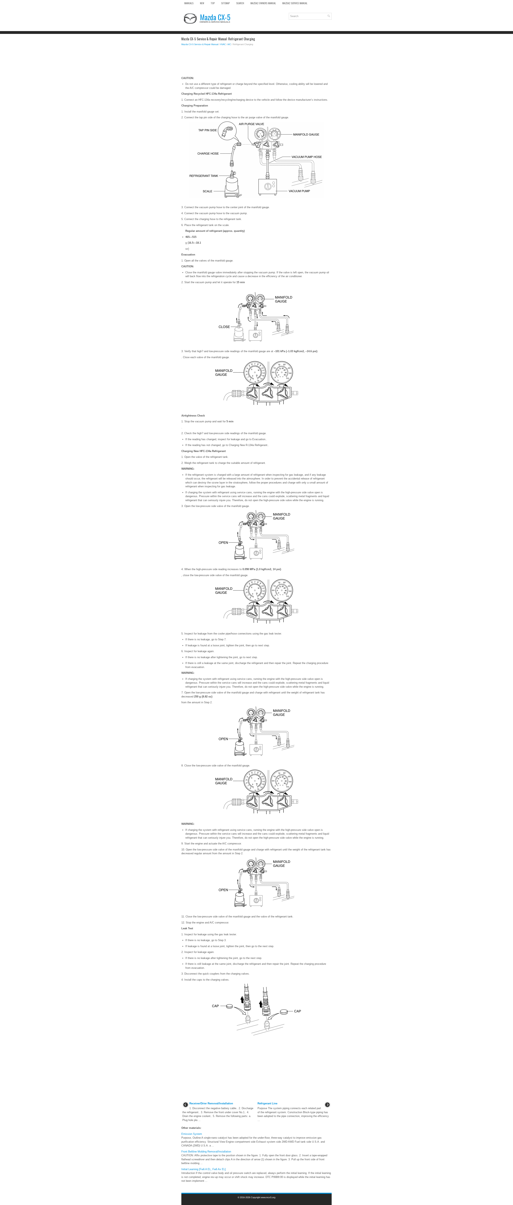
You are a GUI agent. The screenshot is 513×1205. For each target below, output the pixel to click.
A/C (229, 44)
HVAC (223, 44)
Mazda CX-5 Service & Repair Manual (199, 44)
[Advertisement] (256, 62)
